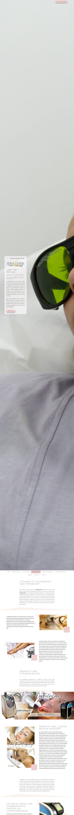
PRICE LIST (44, 574)
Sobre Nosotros (15, 571)
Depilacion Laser (36, 571)
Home (8, 571)
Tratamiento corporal (47, 571)
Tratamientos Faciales (60, 571)
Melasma (30, 574)
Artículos (36, 574)
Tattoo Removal (26, 571)
